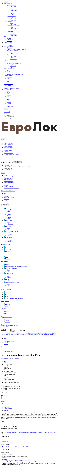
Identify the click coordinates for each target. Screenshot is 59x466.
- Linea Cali (13, 6)
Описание (6, 407)
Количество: (4, 395)
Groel (8, 99)
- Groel (11, 11)
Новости (6, 200)
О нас (5, 193)
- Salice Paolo (13, 10)
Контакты (6, 199)
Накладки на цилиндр (12, 50)
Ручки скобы (10, 31)
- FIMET (12, 27)
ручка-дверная (32, 432)
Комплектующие (8, 46)
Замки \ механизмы (9, 68)
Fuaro (8, 97)
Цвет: (2, 385)
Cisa (8, 93)
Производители (8, 89)
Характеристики (8, 408)
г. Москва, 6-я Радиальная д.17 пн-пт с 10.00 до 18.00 (14, 447)
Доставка (6, 196)
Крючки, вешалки (8, 84)
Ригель (8, 60)
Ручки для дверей (8, 3)
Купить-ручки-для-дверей (10, 432)
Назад (5, 2)
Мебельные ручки (8, 36)
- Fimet (11, 7)
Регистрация (10, 118)
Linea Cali (9, 41)
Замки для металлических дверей (15, 74)
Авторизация (10, 116)
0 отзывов (6, 362)
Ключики (9, 48)
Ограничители (10, 54)
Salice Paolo (10, 39)
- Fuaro (11, 14)
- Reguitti (12, 13)
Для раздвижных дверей (13, 25)
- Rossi (11, 9)
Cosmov (9, 38)
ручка (19, 432)
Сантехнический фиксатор (14, 63)
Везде (5, 141)
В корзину (3, 401)
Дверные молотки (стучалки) (11, 88)
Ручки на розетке (11, 5)
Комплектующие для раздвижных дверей (17, 49)
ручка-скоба (24, 432)
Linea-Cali (39, 432)
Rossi (8, 73)
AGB (8, 70)
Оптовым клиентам (9, 197)
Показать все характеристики (11, 382)
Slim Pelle (44, 432)
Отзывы (6, 410)
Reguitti (9, 103)
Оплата (6, 194)
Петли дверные (8, 75)
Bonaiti (8, 71)
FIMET (8, 232)
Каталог (5, 204)
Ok (19, 464)
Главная (6, 349)
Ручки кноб (10, 21)
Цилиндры (6, 79)
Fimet (8, 43)
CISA (8, 81)
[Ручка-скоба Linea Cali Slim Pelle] (10, 358)
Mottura (9, 102)
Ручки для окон (8, 42)
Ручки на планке (11, 16)
